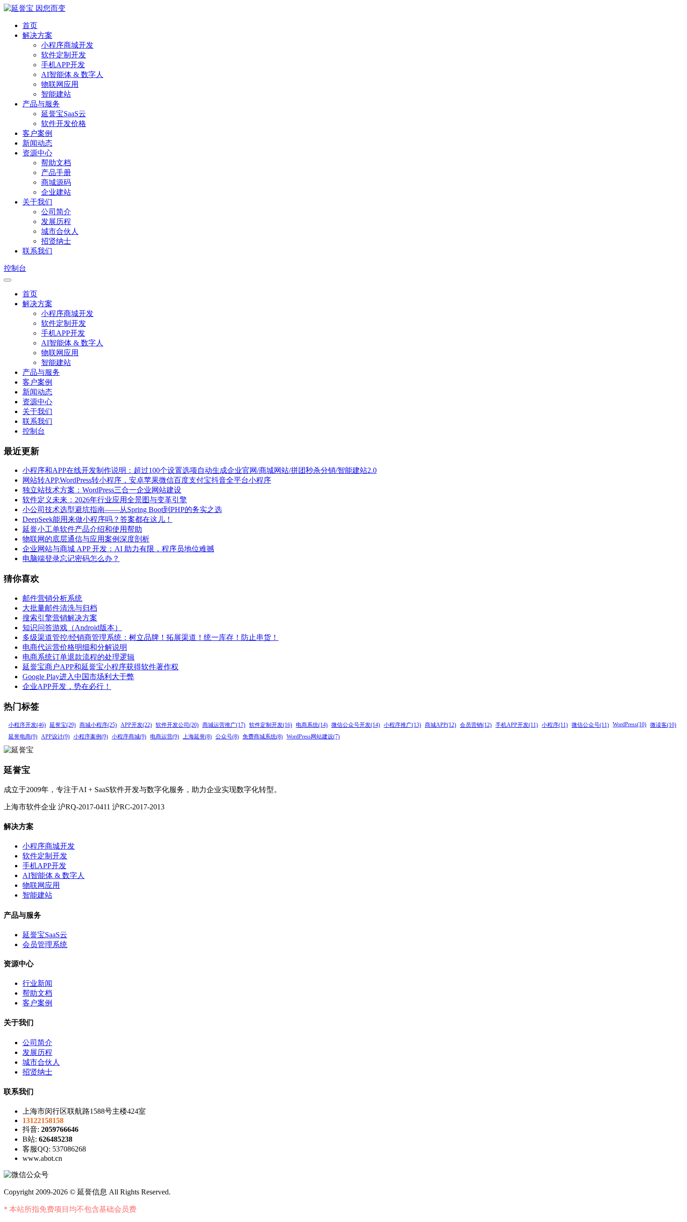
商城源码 (56, 182)
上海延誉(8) (197, 736)
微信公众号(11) (590, 725)
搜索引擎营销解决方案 (59, 618)
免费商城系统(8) (263, 736)
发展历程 (56, 221)
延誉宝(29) (63, 725)
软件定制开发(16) (270, 725)
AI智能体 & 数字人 (72, 74)
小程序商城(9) (129, 736)
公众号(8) (227, 736)
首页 (29, 25)
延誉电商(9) (22, 736)
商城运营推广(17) (223, 725)
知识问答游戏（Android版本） (72, 628)
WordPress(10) (629, 724)
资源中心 (37, 153)
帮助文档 (56, 163)
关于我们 (37, 202)
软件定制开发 (63, 55)
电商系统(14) (312, 725)
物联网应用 (60, 84)
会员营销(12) (476, 725)
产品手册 (56, 172)
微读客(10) (663, 725)
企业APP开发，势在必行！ (66, 686)
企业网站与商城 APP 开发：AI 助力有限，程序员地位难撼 (118, 549)
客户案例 (37, 133)
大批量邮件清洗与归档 (59, 608)
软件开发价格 (63, 123)
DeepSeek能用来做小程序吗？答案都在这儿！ (97, 519)
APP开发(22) (136, 725)
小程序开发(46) (27, 725)
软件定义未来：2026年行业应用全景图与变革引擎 (104, 500)
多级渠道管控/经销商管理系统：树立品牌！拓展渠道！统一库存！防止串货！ (150, 637)
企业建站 (56, 192)
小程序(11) (555, 725)
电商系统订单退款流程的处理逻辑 (78, 657)
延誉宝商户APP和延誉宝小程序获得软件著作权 (100, 667)
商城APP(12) (440, 725)
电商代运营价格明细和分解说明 (74, 647)
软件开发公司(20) (177, 725)
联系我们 (37, 251)
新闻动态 (37, 143)
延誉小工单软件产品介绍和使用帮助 (82, 529)
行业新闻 (37, 983)
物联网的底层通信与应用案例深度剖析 (86, 539)
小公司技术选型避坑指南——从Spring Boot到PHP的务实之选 (122, 509)
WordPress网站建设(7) (313, 736)
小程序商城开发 (67, 45)
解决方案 (37, 35)
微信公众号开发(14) (355, 725)
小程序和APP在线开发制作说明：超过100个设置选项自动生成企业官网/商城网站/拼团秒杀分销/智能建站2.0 (199, 470)
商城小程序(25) (98, 725)
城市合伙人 (60, 231)
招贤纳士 (56, 241)
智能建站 (56, 94)
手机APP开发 (63, 65)
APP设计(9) (55, 736)
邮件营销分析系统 (52, 598)
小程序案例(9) (90, 736)
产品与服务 (41, 104)
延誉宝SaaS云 (63, 114)
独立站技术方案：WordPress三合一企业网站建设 (101, 490)
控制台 (15, 268)
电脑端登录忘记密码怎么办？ (71, 558)
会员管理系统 (44, 944)
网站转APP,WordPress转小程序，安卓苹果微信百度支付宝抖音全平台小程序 (146, 480)
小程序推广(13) (402, 725)
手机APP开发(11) (516, 725)
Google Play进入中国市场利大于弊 (78, 677)
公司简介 (56, 212)
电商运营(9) (164, 736)
